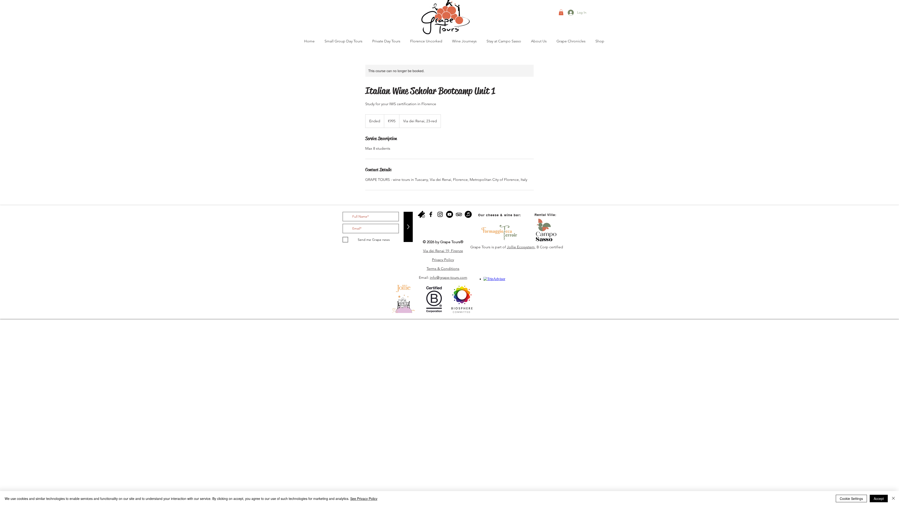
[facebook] (430, 214)
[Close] (893, 498)
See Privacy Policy (363, 498)
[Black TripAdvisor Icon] (458, 214)
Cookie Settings (851, 498)
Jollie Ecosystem (521, 247)
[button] (561, 12)
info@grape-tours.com (448, 277)
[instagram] (440, 214)
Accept (879, 498)
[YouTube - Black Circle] (449, 214)
